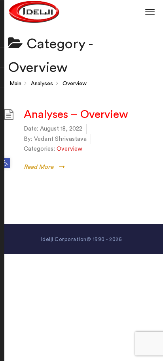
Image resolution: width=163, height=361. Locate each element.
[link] (5, 163)
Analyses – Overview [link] (76, 114)
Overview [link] (69, 149)
